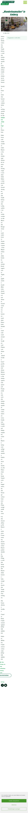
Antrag (2, 682)
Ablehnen (14, 805)
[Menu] (25, 2)
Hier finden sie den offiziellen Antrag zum (2, 667)
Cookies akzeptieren (14, 800)
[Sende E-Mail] (5, 685)
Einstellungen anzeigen (14, 809)
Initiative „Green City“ (3, 122)
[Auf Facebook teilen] (2, 685)
